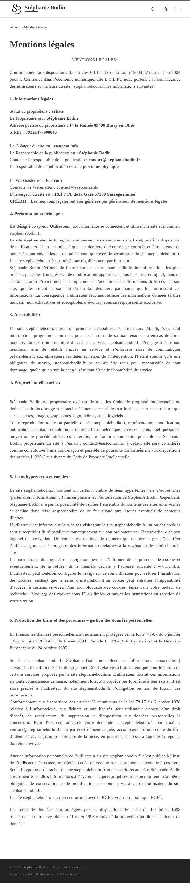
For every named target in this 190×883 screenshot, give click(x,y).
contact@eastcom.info (77, 187)
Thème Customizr (71, 874)
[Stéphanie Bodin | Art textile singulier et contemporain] (16, 8)
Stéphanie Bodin (35, 867)
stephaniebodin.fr (89, 86)
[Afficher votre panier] (165, 9)
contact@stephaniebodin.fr (35, 729)
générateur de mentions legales (138, 201)
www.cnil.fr (168, 566)
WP (30, 874)
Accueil (15, 27)
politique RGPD (148, 797)
